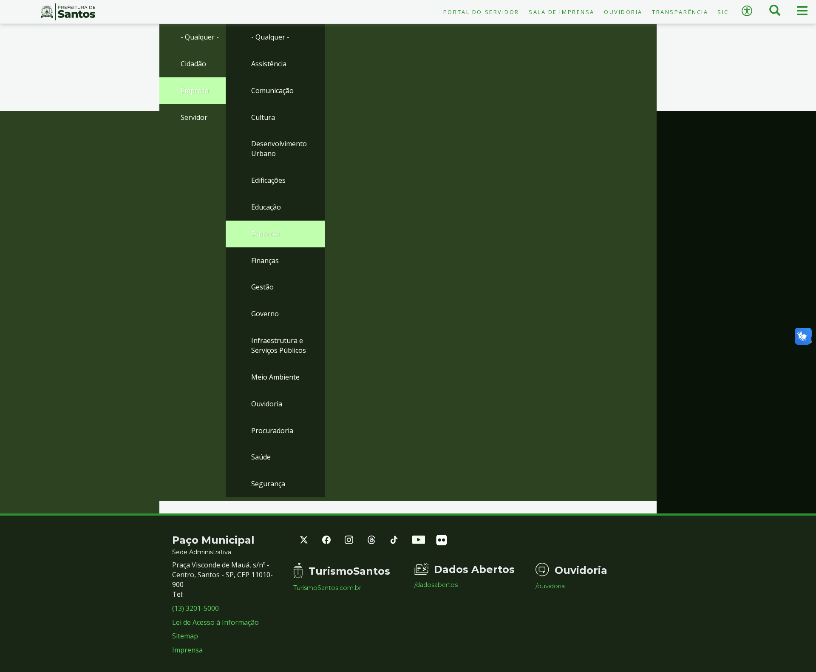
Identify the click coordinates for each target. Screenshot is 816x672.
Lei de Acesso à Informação (215, 622)
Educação (266, 207)
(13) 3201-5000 (195, 608)
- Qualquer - (200, 37)
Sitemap (185, 636)
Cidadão (193, 63)
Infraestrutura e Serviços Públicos (278, 345)
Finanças (265, 260)
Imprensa (187, 650)
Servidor (194, 117)
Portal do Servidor (481, 12)
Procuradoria (272, 430)
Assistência (268, 63)
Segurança (268, 483)
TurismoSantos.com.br (327, 588)
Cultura (263, 117)
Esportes (265, 233)
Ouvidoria (623, 12)
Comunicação (272, 90)
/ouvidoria (550, 586)
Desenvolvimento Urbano (279, 148)
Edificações (268, 180)
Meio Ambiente (275, 377)
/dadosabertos (436, 585)
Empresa (195, 90)
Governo (265, 313)
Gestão (262, 287)
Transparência (680, 12)
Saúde (261, 457)
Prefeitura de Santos (68, 11)
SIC (723, 12)
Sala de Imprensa (562, 12)
